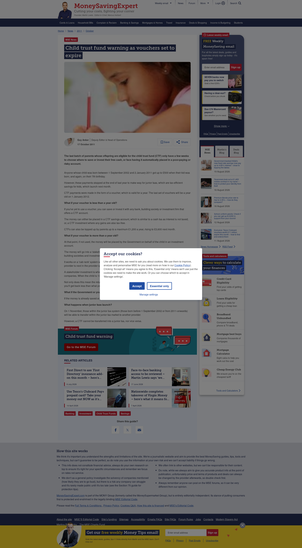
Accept (137, 286)
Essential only (159, 286)
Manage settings (149, 294)
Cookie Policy (182, 265)
